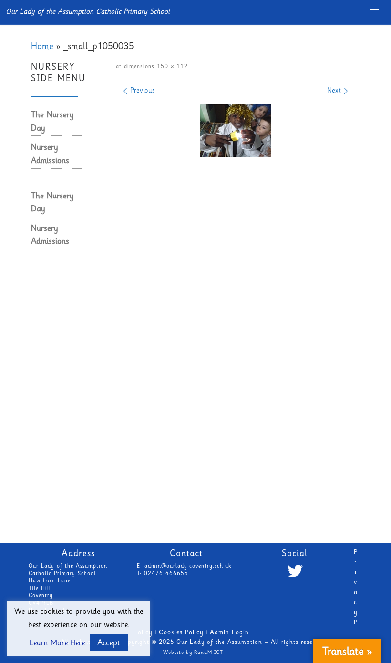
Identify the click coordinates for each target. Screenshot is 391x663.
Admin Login (229, 633)
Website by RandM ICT (193, 652)
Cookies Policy (181, 633)
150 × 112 (171, 67)
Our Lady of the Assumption (219, 643)
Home (42, 47)
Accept (108, 643)
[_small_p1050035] (235, 130)
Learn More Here (57, 644)
